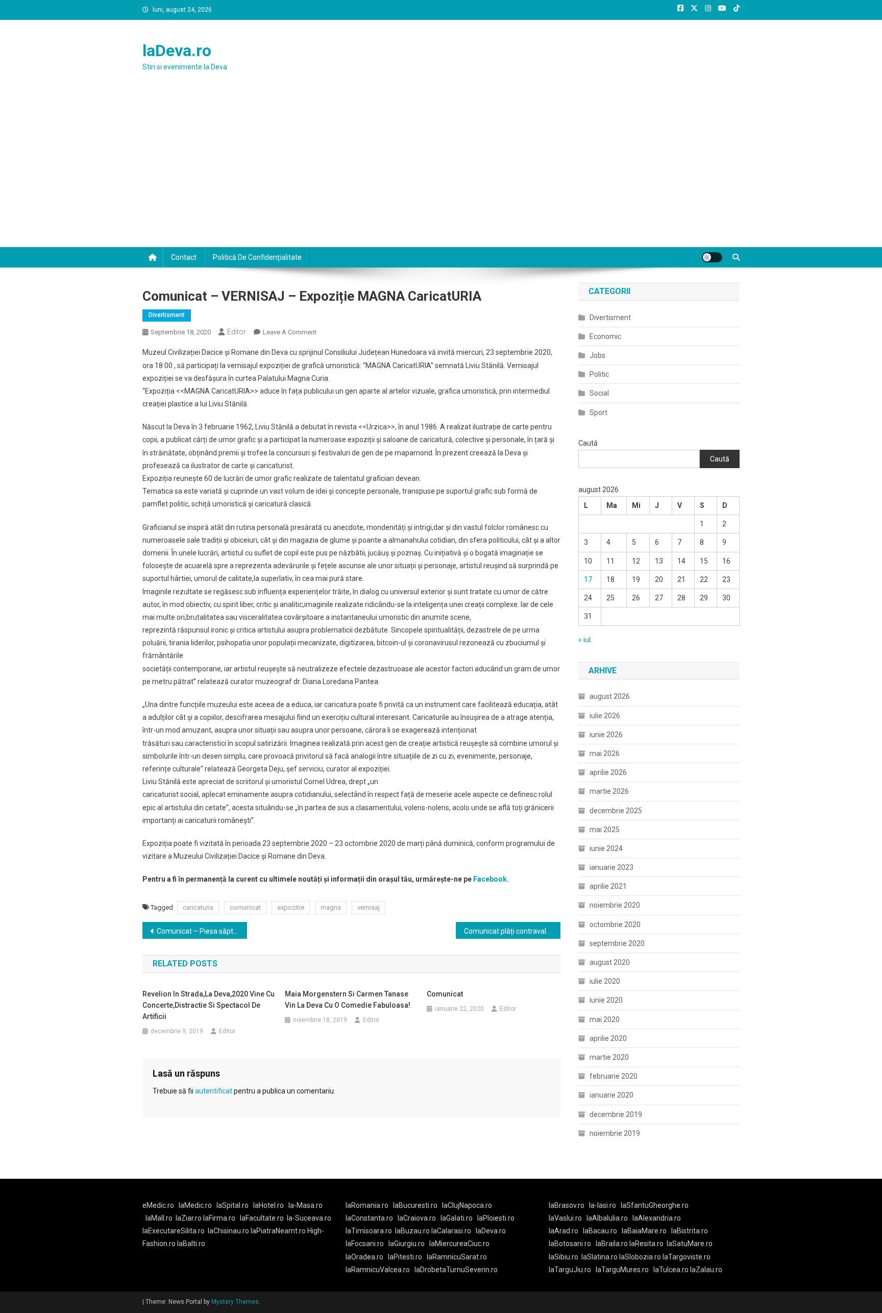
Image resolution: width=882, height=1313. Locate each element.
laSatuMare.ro (690, 1243)
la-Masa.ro (305, 1205)
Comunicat (445, 994)
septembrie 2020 (617, 943)
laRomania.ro (367, 1205)
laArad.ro (563, 1231)
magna (331, 907)
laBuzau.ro (413, 1231)
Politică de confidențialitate (257, 257)
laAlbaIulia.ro (607, 1218)
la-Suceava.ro (309, 1218)
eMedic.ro (158, 1205)
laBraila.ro (612, 1243)
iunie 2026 (606, 735)
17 (588, 579)
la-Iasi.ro (602, 1205)
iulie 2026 (605, 716)
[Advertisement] (441, 170)
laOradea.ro (364, 1257)
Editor (236, 332)
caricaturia (198, 907)
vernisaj (368, 907)
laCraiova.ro (417, 1218)
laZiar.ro (189, 1218)
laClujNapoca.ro (467, 1205)
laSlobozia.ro (640, 1257)
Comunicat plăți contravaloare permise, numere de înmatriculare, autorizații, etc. (512, 931)
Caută (588, 443)
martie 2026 (609, 791)
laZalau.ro (706, 1270)
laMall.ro (159, 1218)
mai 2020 (605, 1019)
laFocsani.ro (365, 1243)
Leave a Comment (289, 332)
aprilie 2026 (608, 772)
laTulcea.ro (671, 1270)
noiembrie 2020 (615, 905)
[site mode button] (712, 257)
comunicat (245, 907)
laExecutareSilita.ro (173, 1231)
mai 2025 (605, 829)
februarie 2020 (614, 1076)
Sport (598, 412)
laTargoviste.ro (686, 1257)
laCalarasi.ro (451, 1231)
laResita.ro (646, 1243)
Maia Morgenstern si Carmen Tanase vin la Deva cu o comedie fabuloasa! (347, 999)
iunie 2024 (606, 848)
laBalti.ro (191, 1243)
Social (599, 393)
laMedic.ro (196, 1205)
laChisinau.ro (228, 1231)
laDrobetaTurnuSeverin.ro (456, 1270)
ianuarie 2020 (611, 1095)
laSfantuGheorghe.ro (655, 1205)
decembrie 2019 (616, 1114)
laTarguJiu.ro (572, 1270)
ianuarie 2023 (611, 867)
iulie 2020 (605, 981)
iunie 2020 (606, 1000)
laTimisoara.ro (369, 1231)
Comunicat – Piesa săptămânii (202, 931)
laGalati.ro (456, 1218)
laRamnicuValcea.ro (378, 1270)
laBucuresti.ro (415, 1205)
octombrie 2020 (615, 924)
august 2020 (610, 962)
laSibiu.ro (563, 1257)
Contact (184, 257)
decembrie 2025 (616, 811)
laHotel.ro (268, 1205)
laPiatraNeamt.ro (278, 1231)
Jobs (597, 355)
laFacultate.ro (262, 1218)
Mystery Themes (235, 1301)
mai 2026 (605, 753)
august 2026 (610, 696)
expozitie (290, 907)
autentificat (213, 1091)
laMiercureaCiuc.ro (459, 1243)
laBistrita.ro (689, 1231)
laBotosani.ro (570, 1243)
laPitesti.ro (405, 1257)
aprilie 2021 (608, 886)
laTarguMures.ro (622, 1270)
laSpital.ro (232, 1205)
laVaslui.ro (567, 1218)
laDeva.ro (176, 50)
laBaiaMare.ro (644, 1231)
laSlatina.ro (599, 1257)
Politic (599, 374)
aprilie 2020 (608, 1038)
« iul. (585, 640)
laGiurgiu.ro (408, 1243)
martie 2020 (609, 1057)
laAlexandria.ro (656, 1218)
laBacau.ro (600, 1231)
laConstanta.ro (369, 1218)
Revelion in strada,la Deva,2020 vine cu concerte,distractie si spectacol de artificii (208, 1005)
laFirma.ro (219, 1218)
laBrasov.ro (566, 1205)
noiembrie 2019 (615, 1133)
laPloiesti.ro (495, 1218)
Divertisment (167, 315)
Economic (605, 336)
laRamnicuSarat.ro (457, 1257)
